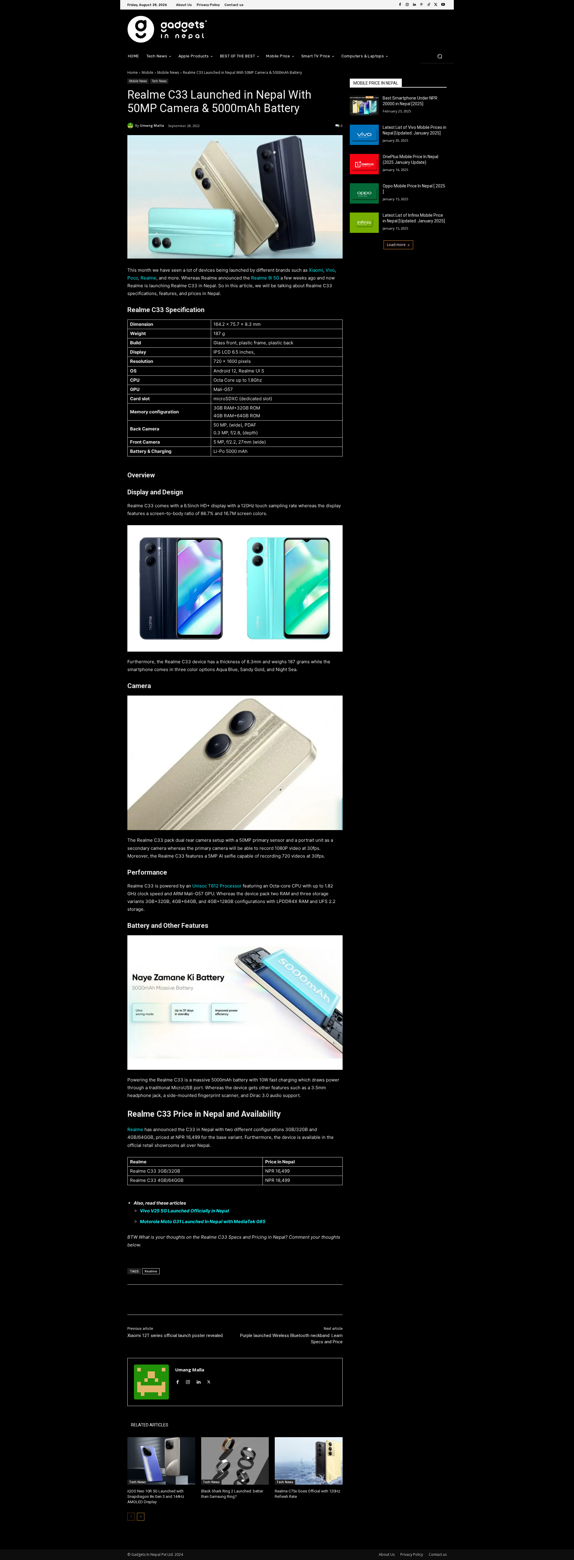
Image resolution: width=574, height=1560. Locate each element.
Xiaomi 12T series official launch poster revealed (175, 1335)
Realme (148, 278)
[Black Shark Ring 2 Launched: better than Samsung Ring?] (235, 1461)
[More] (225, 1300)
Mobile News (168, 72)
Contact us (438, 1554)
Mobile (147, 72)
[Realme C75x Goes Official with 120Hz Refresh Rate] (309, 1461)
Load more (396, 244)
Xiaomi (316, 270)
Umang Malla (152, 125)
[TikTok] (428, 4)
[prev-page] (131, 1517)
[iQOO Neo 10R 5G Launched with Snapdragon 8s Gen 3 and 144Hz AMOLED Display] (161, 1461)
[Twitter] (435, 4)
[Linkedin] (414, 4)
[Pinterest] (421, 4)
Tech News (159, 81)
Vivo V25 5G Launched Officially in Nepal (184, 1211)
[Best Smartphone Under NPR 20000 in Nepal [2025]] (364, 105)
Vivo (330, 270)
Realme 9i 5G (265, 278)
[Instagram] (407, 4)
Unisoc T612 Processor (217, 886)
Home (132, 72)
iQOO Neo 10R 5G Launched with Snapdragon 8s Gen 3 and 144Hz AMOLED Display (155, 1496)
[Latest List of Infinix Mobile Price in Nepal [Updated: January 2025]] (364, 223)
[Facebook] (400, 4)
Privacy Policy (411, 1554)
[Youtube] (443, 4)
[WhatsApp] (212, 1300)
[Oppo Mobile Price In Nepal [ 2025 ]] (364, 193)
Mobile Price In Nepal (375, 83)
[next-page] (140, 1517)
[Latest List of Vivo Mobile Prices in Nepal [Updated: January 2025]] (364, 135)
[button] (440, 56)
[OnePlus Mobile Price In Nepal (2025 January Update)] (364, 164)
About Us (387, 1554)
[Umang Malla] (131, 126)
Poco (132, 278)
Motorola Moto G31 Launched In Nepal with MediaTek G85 (202, 1221)
